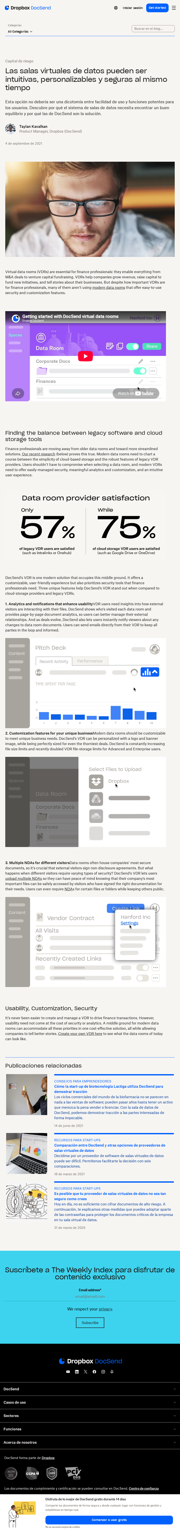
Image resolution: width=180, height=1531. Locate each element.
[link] (132, 8)
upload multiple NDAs (23, 878)
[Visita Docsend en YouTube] (68, 1373)
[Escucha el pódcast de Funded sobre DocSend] (112, 1373)
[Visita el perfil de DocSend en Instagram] (103, 1373)
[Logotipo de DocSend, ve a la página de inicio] (27, 8)
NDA (69, 889)
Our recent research (38, 454)
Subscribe (90, 1323)
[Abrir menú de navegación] (173, 8)
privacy (105, 1309)
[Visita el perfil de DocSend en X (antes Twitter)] (85, 1373)
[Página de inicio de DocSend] (90, 1361)
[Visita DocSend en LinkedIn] (77, 1373)
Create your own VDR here (80, 1033)
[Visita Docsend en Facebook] (94, 1373)
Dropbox (48, 1458)
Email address (90, 1290)
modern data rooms (108, 287)
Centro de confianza (144, 1488)
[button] (109, 1520)
